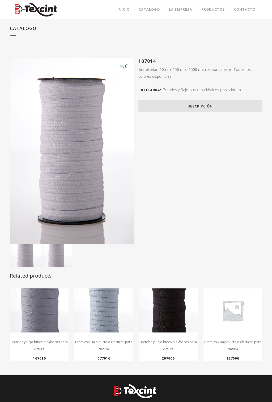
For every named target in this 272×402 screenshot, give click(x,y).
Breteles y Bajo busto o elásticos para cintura (202, 89)
